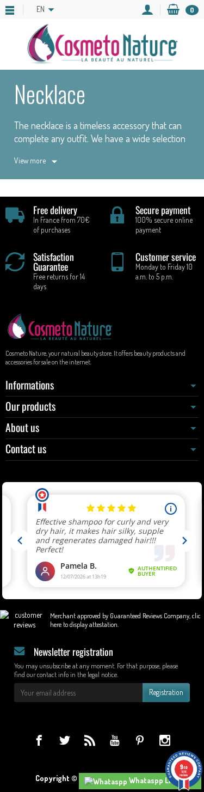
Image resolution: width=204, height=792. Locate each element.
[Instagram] (164, 740)
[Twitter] (64, 740)
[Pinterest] (139, 740)
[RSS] (89, 740)
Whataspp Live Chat (161, 780)
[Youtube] (114, 740)
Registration (166, 692)
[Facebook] (38, 740)
